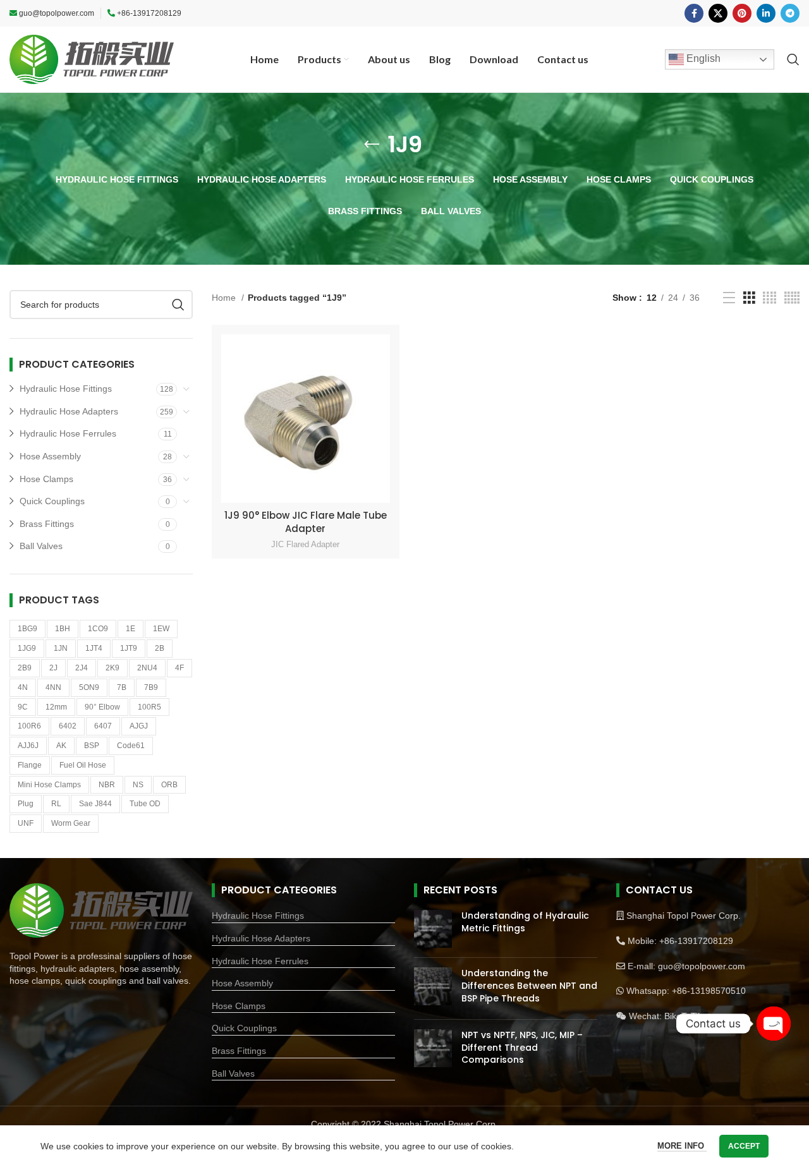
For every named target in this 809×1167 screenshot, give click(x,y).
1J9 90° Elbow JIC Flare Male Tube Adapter (305, 522)
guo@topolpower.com (56, 13)
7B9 (151, 687)
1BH (62, 628)
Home (225, 298)
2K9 (112, 667)
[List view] (729, 298)
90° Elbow (102, 707)
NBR (107, 784)
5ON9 (89, 687)
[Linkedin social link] (766, 13)
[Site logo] (91, 59)
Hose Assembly (50, 456)
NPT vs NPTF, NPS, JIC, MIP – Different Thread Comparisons (522, 1047)
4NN (53, 687)
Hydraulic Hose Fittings (66, 389)
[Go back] (371, 144)
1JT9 (128, 648)
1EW (161, 628)
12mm (56, 707)
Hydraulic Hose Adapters (69, 411)
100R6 (29, 726)
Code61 (131, 745)
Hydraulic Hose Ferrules (68, 433)
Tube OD (145, 803)
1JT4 (93, 648)
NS (138, 784)
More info (682, 1146)
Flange (30, 765)
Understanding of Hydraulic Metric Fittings (525, 921)
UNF (25, 823)
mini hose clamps (49, 784)
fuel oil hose (82, 765)
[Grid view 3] (749, 298)
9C (23, 707)
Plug (25, 803)
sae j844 (95, 803)
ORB (169, 784)
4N (23, 687)
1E (130, 628)
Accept (744, 1146)
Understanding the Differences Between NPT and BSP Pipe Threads (529, 985)
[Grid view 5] (792, 298)
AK (61, 745)
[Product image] (305, 418)
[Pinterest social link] (742, 13)
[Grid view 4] (769, 298)
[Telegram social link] (790, 13)
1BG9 (27, 628)
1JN (61, 648)
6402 (67, 726)
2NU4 (147, 667)
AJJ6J (28, 745)
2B (159, 648)
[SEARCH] (178, 304)
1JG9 (27, 648)
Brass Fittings (47, 524)
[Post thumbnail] (433, 929)
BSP (91, 745)
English (702, 58)
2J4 (81, 667)
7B (121, 687)
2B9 (25, 667)
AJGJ (139, 726)
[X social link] (718, 13)
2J (53, 667)
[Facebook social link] (693, 13)
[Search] (793, 59)
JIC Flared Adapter (305, 544)
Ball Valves (41, 546)
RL (56, 803)
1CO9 (98, 628)
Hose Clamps (46, 479)
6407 (103, 726)
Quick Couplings (52, 501)
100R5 (149, 707)
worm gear (70, 823)
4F (179, 667)
